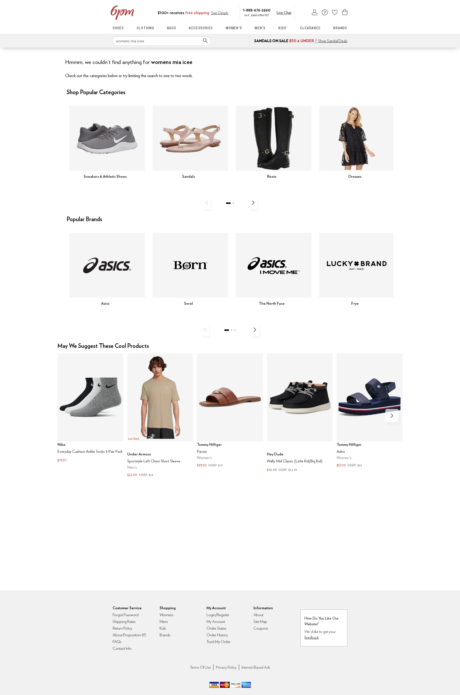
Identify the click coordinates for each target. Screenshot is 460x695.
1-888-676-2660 (256, 9)
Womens (166, 615)
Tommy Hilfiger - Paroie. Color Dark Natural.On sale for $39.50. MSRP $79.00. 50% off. (230, 410)
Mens (164, 621)
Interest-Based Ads (256, 667)
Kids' (283, 28)
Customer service (324, 12)
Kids (163, 628)
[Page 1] (228, 203)
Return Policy (122, 628)
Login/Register (218, 615)
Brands (340, 28)
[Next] (253, 202)
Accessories (201, 28)
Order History (217, 635)
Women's (234, 28)
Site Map (260, 621)
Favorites (334, 12)
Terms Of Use (200, 667)
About (258, 615)
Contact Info (122, 648)
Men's (260, 28)
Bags (171, 28)
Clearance (310, 28)
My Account (314, 12)
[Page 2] (233, 203)
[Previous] (207, 202)
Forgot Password (125, 615)
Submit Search (205, 41)
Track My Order (218, 641)
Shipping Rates (124, 621)
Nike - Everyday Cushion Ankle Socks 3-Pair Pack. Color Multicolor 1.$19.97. (90, 408)
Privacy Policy (226, 667)
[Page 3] (235, 330)
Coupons (260, 628)
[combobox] (161, 41)
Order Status (216, 628)
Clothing (145, 28)
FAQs (117, 641)
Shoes (118, 28)
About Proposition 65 (129, 635)
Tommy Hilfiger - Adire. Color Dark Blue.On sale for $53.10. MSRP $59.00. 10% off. (369, 410)
